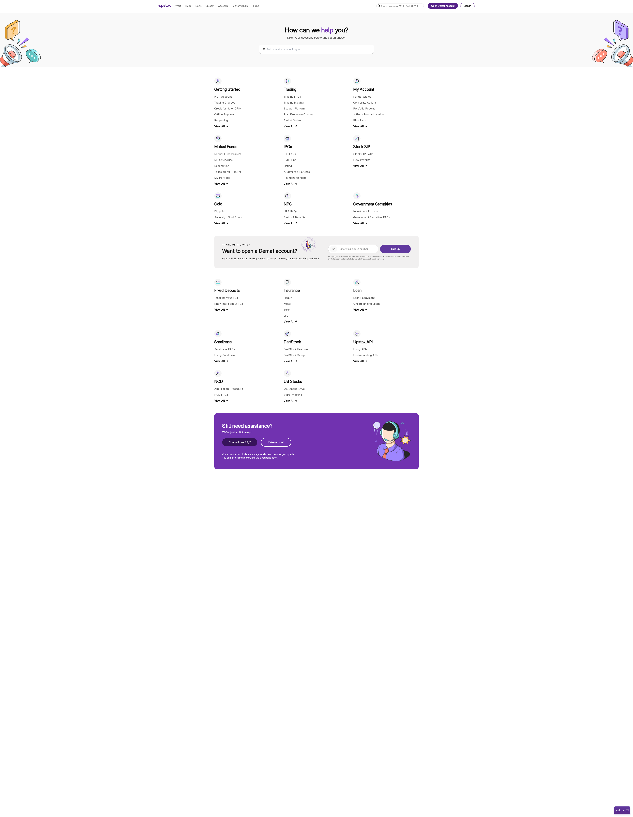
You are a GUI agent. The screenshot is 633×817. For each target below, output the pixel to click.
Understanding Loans (366, 303)
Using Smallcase (224, 355)
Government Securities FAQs (371, 217)
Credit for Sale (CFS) (227, 108)
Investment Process (365, 211)
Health (288, 297)
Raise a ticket (276, 442)
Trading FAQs (292, 96)
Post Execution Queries (298, 114)
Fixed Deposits (227, 290)
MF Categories (223, 160)
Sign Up (395, 248)
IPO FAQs (290, 154)
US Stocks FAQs (294, 388)
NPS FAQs (290, 211)
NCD (218, 381)
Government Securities (372, 204)
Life (286, 315)
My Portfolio (222, 177)
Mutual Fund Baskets (227, 154)
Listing (288, 166)
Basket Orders (292, 120)
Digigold (219, 211)
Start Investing (293, 394)
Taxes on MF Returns (227, 171)
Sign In (467, 5)
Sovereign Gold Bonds (228, 217)
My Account (363, 89)
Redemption (221, 166)
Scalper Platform (294, 108)
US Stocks (293, 381)
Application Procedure (228, 388)
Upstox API (363, 341)
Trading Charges (224, 102)
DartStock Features (296, 349)
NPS (288, 204)
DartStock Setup (294, 355)
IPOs (288, 146)
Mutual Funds (225, 146)
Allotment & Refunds (297, 171)
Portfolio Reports (364, 108)
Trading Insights (294, 102)
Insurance (292, 290)
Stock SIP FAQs (363, 154)
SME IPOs (290, 160)
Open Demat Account (442, 5)
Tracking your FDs (226, 297)
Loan (357, 290)
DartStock (292, 341)
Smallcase (223, 341)
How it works (361, 160)
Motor (287, 303)
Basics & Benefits (294, 217)
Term (287, 309)
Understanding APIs (365, 355)
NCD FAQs (221, 394)
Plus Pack (359, 120)
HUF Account (223, 96)
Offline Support (224, 114)
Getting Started (227, 89)
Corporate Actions (365, 102)
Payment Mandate (295, 177)
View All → (221, 126)
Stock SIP (361, 146)
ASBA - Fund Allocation (368, 114)
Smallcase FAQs (224, 349)
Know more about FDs (228, 303)
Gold (218, 204)
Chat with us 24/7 (240, 442)
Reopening (221, 120)
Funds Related (362, 96)
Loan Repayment (364, 297)
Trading (290, 89)
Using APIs (360, 349)
